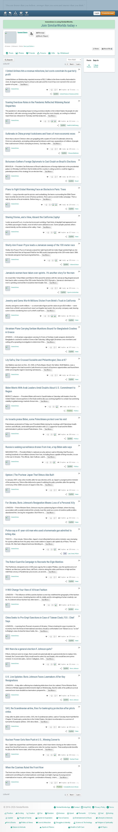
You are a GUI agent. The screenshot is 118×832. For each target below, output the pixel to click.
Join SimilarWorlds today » (59, 25)
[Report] (79, 69)
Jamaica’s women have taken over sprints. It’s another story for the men (39, 272)
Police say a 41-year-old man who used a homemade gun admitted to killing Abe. (38, 532)
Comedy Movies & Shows (71, 787)
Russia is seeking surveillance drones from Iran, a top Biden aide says (38, 447)
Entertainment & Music (83, 818)
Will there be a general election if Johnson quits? (28, 649)
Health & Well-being (72, 125)
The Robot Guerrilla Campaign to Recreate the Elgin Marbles (34, 561)
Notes (96, 49)
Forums (43, 53)
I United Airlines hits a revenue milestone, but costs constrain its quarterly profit (40, 72)
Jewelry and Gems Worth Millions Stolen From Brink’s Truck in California (40, 300)
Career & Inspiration (44, 818)
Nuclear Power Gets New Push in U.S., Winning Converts (32, 739)
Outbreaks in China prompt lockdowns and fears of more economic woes (40, 133)
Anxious (61, 813)
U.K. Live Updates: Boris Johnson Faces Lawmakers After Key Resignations (35, 678)
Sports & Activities (72, 292)
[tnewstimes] (7, 90)
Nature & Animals (19, 827)
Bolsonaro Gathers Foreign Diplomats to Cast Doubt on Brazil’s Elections (40, 161)
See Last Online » (29, 46)
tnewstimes (23, 32)
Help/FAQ (87, 807)
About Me (107, 49)
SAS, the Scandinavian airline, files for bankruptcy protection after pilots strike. (40, 710)
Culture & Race (74, 264)
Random (50, 813)
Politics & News (27, 822)
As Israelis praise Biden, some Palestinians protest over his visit (36, 419)
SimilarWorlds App (63, 807)
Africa (76, 609)
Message (41, 33)
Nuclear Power (74, 759)
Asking (110, 813)
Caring (93, 813)
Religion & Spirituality (105, 822)
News (76, 209)
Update (10, 818)
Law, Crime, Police (73, 553)
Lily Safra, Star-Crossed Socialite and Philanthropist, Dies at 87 (35, 360)
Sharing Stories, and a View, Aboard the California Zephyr (32, 217)
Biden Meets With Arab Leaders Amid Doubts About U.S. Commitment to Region (40, 389)
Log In (97, 13)
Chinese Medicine (73, 153)
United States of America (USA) (69, 94)
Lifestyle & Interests (105, 818)
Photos (21, 53)
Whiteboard (64, 53)
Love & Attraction (44, 822)
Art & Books (11, 822)
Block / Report (43, 36)
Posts (11, 53)
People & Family (25, 818)
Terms (111, 807)
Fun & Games (63, 818)
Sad (101, 813)
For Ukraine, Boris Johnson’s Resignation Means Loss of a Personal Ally (40, 502)
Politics (76, 411)
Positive (10, 813)
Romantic (82, 813)
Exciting (20, 813)
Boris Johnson (74, 668)
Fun (40, 813)
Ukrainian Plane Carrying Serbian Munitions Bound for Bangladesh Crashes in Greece (41, 330)
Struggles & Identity (63, 822)
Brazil (76, 181)
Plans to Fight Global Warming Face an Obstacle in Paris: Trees (35, 189)
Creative (31, 813)
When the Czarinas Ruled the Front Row (24, 767)
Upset (71, 813)
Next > (72, 64)
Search (10, 60)
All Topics (103, 827)
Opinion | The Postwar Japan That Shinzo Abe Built (29, 474)
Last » (78, 64)
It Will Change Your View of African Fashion (26, 589)
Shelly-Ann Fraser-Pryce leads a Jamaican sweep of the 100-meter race (40, 245)
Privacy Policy (99, 807)
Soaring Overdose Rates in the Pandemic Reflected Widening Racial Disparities (37, 104)
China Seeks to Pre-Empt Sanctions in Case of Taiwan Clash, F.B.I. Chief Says (39, 619)
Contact (77, 807)
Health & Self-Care (77, 827)
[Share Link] (51, 94)
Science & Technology (83, 822)
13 (62, 462)
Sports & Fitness (47, 827)
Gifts (53, 53)
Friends (32, 53)
